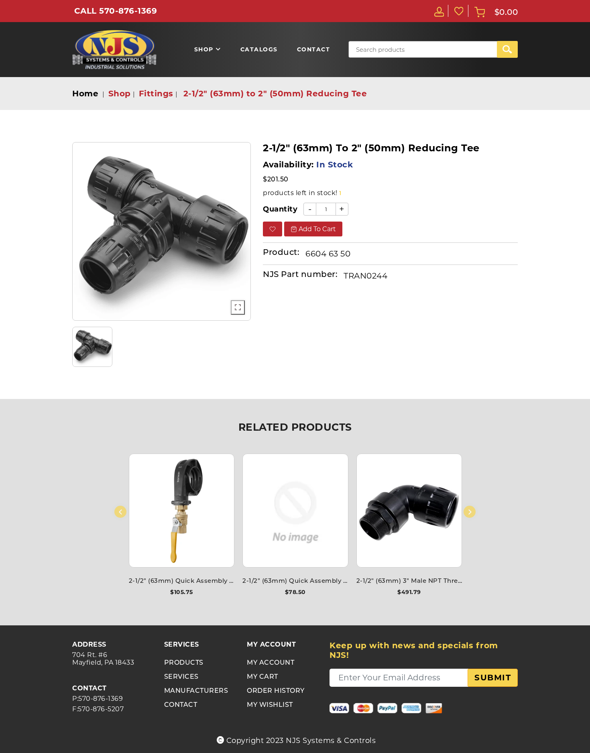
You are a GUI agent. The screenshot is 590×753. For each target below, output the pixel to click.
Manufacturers (196, 691)
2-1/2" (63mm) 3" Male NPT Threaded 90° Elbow (409, 581)
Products (183, 663)
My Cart (262, 677)
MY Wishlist (270, 705)
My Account (270, 663)
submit (492, 677)
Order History (276, 691)
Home (85, 93)
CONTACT (180, 705)
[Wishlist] (458, 11)
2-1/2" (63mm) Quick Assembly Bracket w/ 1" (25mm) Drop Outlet (295, 581)
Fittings (156, 93)
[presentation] (120, 512)
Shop (119, 93)
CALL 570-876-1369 (115, 11)
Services (181, 677)
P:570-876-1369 (97, 698)
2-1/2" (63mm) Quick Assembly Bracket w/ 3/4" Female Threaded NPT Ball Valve (181, 581)
